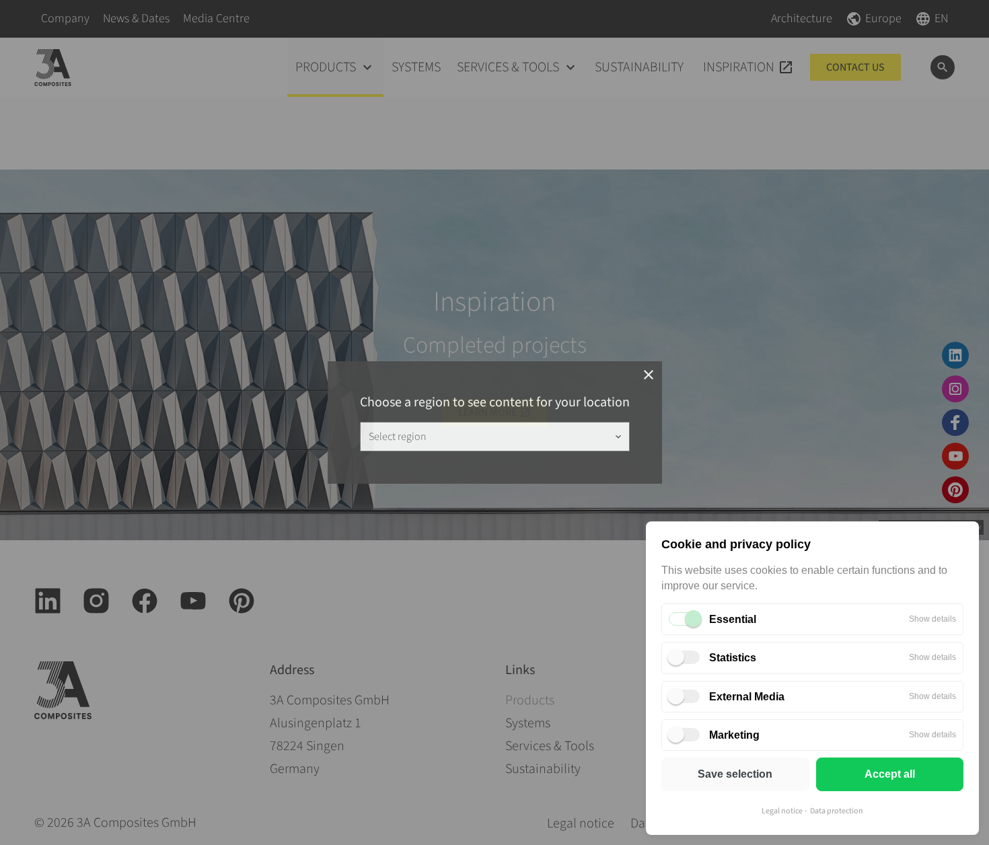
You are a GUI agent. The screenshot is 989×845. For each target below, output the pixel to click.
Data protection (836, 811)
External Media (746, 696)
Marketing (734, 735)
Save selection (735, 774)
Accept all (890, 774)
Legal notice (782, 811)
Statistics (732, 657)
